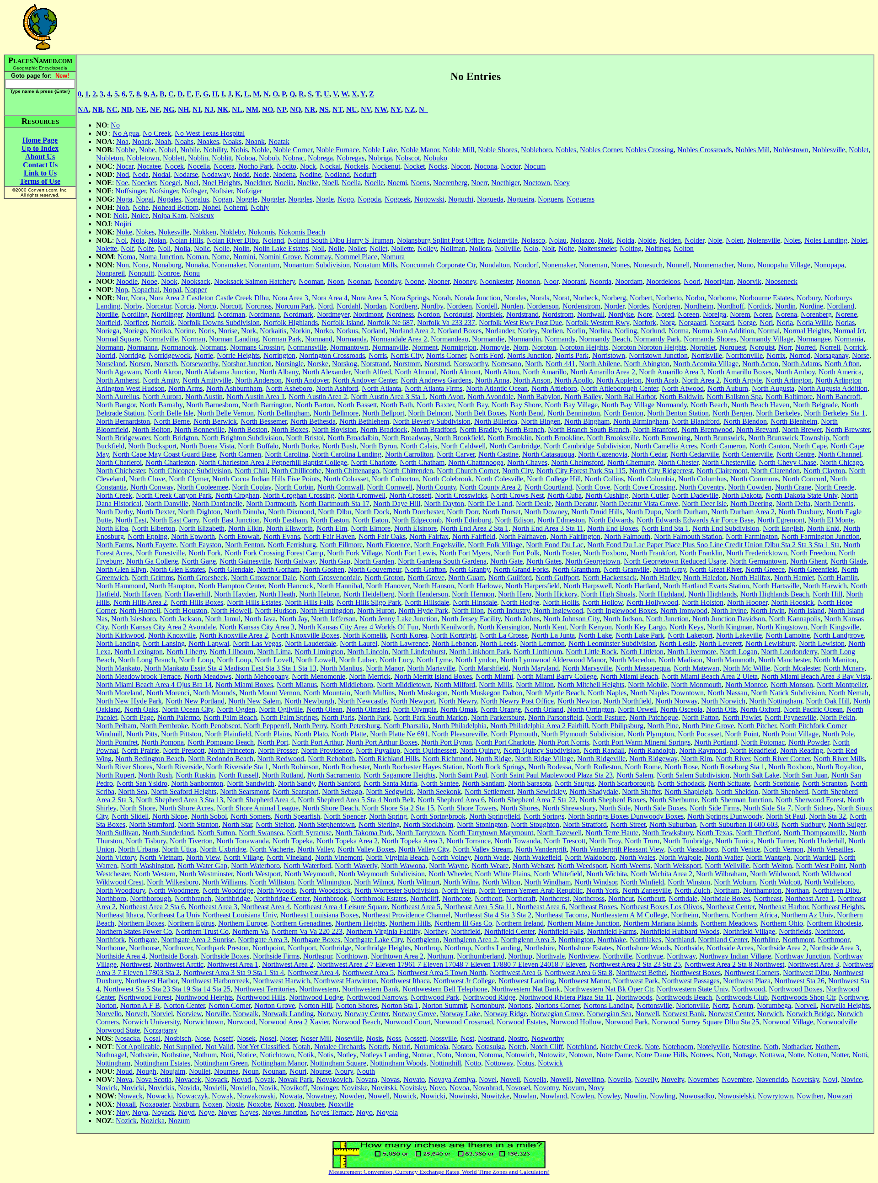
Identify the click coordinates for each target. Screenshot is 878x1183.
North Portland (715, 742)
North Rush (155, 775)
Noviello (242, 1088)
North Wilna (461, 882)
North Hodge (520, 602)
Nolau (558, 240)
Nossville (443, 1038)
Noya (140, 1112)
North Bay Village (571, 405)
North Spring (388, 816)
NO (267, 109)
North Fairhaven (522, 536)
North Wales (637, 857)
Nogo (345, 199)
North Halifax (750, 577)
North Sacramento (333, 775)
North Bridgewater (123, 438)
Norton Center (184, 1005)
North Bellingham (283, 413)
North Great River (716, 569)
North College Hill (554, 479)
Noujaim (172, 1071)
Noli (164, 248)
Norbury (809, 298)
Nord (325, 306)
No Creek (157, 133)
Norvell (806, 1005)
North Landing (117, 643)
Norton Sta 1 (399, 1005)
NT (337, 109)
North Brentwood (707, 429)
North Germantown (758, 561)
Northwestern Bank (370, 989)
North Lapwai (208, 643)
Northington (576, 939)
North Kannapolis (794, 619)
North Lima (274, 651)
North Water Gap (202, 865)
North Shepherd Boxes (612, 800)
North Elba (112, 528)
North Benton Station (678, 413)
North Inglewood (558, 610)
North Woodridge (228, 890)
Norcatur (158, 306)
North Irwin (767, 610)
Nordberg (404, 306)
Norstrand (375, 364)
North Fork (204, 553)
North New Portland (195, 701)
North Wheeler (449, 874)
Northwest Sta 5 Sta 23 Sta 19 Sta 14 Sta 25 (166, 989)
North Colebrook (447, 479)
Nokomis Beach (301, 232)
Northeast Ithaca (119, 915)
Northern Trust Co (202, 931)
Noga (124, 199)
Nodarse (186, 174)
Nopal (172, 289)
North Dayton (444, 503)
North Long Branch (146, 660)
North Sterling (379, 824)
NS (324, 109)
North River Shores (124, 767)
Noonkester (496, 281)
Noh (122, 207)
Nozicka (152, 1120)
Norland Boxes (460, 331)
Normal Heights (806, 331)
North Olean (324, 709)
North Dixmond (291, 512)
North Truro (642, 841)
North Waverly (356, 865)
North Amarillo (545, 372)
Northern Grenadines (301, 923)
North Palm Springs (289, 717)
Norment (425, 347)
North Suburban (672, 824)
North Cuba (564, 495)
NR (310, 109)
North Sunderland (168, 833)
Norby (133, 306)
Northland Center (723, 939)
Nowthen (810, 1096)
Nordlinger (166, 314)
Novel (488, 1079)
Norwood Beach (356, 1022)
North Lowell (315, 660)
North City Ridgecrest (661, 470)
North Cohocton (395, 479)
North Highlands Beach (774, 594)
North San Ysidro (142, 783)
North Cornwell (389, 487)
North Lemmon (542, 643)
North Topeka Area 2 (347, 841)
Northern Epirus (191, 923)
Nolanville (502, 240)
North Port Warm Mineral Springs (642, 742)
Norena (786, 314)
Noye (206, 1112)
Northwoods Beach (684, 997)
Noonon (528, 281)
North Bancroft (838, 396)
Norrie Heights (238, 355)
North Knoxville (172, 635)
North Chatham (422, 462)
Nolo (531, 248)
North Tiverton (191, 841)
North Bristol (305, 438)
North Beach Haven (760, 405)
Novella (535, 1079)
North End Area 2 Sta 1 (474, 528)
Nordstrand (522, 314)
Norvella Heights (845, 1005)
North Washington (147, 865)
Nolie (222, 248)
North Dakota (742, 495)
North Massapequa (643, 668)
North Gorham (278, 569)
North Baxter (435, 405)
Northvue (649, 956)
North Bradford (433, 429)
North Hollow (603, 602)
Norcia (184, 306)
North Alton (501, 372)
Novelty (672, 1079)
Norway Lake (460, 1014)
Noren (763, 314)
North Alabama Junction (220, 372)
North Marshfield (484, 668)
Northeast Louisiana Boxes (319, 915)
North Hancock (290, 586)
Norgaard (692, 322)
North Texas (714, 833)
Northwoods (634, 997)
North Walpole (680, 857)
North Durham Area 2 (743, 512)
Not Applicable (138, 1046)
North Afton (842, 364)
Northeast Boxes (593, 907)
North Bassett (357, 405)
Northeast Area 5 (415, 907)
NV (366, 109)
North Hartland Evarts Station (706, 586)
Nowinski (463, 1096)
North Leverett (720, 643)
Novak (264, 1079)
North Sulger (846, 824)
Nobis (239, 150)
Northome (110, 948)
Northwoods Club (742, 997)
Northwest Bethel (641, 972)
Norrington (279, 355)
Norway (329, 1014)
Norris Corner (446, 355)
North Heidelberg (368, 594)
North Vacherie (272, 849)
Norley (527, 331)
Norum (743, 1005)
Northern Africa (754, 915)
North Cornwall (340, 487)
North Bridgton (176, 438)
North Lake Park (640, 635)
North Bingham (587, 421)
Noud (124, 1071)
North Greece (765, 569)
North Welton (772, 865)
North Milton (535, 684)
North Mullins (374, 693)
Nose (202, 1038)
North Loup (234, 660)
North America (840, 372)
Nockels (356, 166)
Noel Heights (221, 183)
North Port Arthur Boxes (382, 742)
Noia (120, 215)
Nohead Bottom (175, 207)
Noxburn (186, 1104)
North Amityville (206, 380)
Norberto (669, 298)
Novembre (737, 1079)
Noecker (144, 183)
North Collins (604, 479)
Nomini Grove (280, 257)
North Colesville (499, 479)
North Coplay (251, 487)
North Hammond (120, 586)
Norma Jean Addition (723, 331)
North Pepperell (266, 726)
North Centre (795, 454)
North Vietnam (160, 857)
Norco (207, 306)
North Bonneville (199, 429)
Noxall (126, 1104)
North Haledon (705, 577)
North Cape (810, 446)
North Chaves (527, 462)
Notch (517, 1046)
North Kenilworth (448, 627)
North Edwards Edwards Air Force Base (695, 520)
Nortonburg (487, 1005)
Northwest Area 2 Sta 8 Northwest (734, 964)
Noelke (307, 183)
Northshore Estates (585, 948)
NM (252, 109)
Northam (726, 890)
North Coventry (701, 487)
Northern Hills (410, 923)
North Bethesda (313, 421)
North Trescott (564, 841)
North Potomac (763, 742)
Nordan (375, 306)
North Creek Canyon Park (174, 495)
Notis (325, 1055)
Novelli (561, 1079)
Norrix (776, 355)
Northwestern (318, 989)
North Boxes (289, 429)
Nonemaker (558, 265)
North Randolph (651, 750)
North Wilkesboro (172, 882)
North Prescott (183, 750)
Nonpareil (110, 273)
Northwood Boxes (795, 989)
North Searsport (295, 791)
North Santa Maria (390, 783)
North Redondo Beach (220, 758)
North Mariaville (431, 668)
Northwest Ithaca (405, 981)
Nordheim (698, 306)
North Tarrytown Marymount (491, 833)
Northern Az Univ (807, 915)
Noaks (232, 141)
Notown (581, 1055)
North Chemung (630, 462)
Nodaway (216, 174)
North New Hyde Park (129, 701)
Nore (644, 314)
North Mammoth (730, 660)
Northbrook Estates (379, 898)
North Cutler (650, 495)
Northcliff (424, 898)
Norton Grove (274, 1005)
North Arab (661, 380)
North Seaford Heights (183, 791)
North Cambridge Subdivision (587, 446)
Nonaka (196, 265)
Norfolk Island (342, 322)
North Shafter (641, 791)
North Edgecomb (417, 520)
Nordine (811, 306)
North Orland (544, 709)
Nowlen (582, 1096)
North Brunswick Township (788, 438)
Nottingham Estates (162, 1063)
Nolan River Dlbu (233, 240)
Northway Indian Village (735, 956)
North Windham (547, 882)
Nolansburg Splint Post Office (440, 240)
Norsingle (289, 364)
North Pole (838, 734)
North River (733, 758)
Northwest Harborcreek (215, 981)
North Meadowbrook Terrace (138, 676)
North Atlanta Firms (433, 388)
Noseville (349, 1038)
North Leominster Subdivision (612, 643)
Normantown (349, 347)
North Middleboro (347, 684)
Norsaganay (831, 355)
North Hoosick (792, 602)
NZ (410, 109)
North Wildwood (774, 874)
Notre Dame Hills (661, 1055)
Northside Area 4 (120, 956)
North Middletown (404, 684)
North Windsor (595, 882)
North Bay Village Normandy (644, 405)
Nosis (374, 1038)
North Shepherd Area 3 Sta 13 (179, 800)
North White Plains (502, 874)
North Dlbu (334, 512)
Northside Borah (173, 956)
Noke (124, 232)
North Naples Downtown (667, 693)
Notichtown (277, 1055)
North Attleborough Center (619, 388)
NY (396, 109)
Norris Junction (529, 355)
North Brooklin (509, 438)
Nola (137, 240)
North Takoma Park (363, 833)
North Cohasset (345, 479)
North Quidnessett (430, 750)
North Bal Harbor (630, 396)
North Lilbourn (231, 651)
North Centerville (748, 454)
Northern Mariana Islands (660, 923)
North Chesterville (728, 462)
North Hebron (319, 594)
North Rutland (283, 775)
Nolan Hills (186, 240)
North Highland (662, 594)
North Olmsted (367, 709)
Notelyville (713, 1046)
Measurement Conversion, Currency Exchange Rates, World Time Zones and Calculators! (439, 1171)
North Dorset (501, 512)
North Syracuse (309, 833)
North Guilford (510, 577)
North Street (628, 824)
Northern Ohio (781, 923)
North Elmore (371, 528)
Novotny (546, 1088)
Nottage (744, 1055)
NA (83, 109)
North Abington (646, 364)
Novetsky (805, 1079)
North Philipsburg (617, 726)
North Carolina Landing (346, 454)
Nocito (286, 166)
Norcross (259, 306)
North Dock (372, 512)
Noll (318, 248)
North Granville (626, 569)
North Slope (169, 816)
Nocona (485, 166)
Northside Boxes (225, 956)
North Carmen (240, 454)
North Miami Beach (629, 676)
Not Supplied (182, 1046)
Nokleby (232, 232)
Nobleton (109, 158)
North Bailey (582, 396)
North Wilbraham (721, 874)
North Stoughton (535, 824)
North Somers (250, 816)
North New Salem (254, 701)
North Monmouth (696, 684)
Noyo (364, 1112)
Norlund (653, 331)
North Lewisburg (770, 643)
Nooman (311, 281)
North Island (806, 610)
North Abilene (599, 364)
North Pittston (181, 734)
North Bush (339, 446)
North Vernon (783, 849)
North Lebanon (454, 643)
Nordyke (621, 314)
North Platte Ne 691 (399, 734)
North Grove (425, 577)
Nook (169, 281)
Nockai (330, 166)
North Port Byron (446, 742)
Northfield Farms (612, 931)
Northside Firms (276, 956)
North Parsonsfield (555, 717)
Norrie (203, 355)
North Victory (116, 857)
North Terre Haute (611, 833)
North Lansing (164, 643)
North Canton (769, 446)
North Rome (643, 767)
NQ (295, 109)
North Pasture (606, 717)
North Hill (827, 594)
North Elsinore (415, 528)
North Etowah (239, 536)
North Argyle (742, 380)
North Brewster (847, 429)
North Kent (549, 627)
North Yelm (458, 890)
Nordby (432, 306)
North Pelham (116, 726)
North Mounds (214, 693)
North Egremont (780, 520)
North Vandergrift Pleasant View (617, 849)
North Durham (686, 512)
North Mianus (297, 684)
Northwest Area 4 (313, 972)
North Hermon (473, 594)
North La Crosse (504, 635)
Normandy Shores (710, 339)
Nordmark (298, 314)
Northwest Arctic (178, 964)
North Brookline (559, 438)
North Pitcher (757, 726)
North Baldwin (681, 396)
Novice (851, 1079)
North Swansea (261, 833)
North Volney (451, 857)
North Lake (595, 635)
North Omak (458, 709)
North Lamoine (788, 635)
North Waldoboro (590, 857)
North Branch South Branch (588, 429)
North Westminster (206, 874)
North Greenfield (813, 569)
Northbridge (232, 898)
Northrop (427, 948)
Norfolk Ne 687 (390, 322)
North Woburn (735, 882)
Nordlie (107, 314)
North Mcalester (797, 668)
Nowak (222, 1096)
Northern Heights (360, 923)
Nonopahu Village (783, 265)
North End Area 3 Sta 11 (548, 528)
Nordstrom (557, 314)
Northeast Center (730, 907)
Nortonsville (654, 1005)
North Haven (142, 594)
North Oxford (760, 709)
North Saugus (574, 783)
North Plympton (650, 734)
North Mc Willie (746, 668)
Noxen (212, 1104)
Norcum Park (294, 306)
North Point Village (790, 734)
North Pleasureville (459, 734)
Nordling (135, 314)
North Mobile (647, 684)
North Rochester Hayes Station (418, 767)
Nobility (215, 150)
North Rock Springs (495, 767)
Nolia (182, 248)
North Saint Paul (463, 775)
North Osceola (681, 709)
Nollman (453, 248)
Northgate (142, 939)
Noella (351, 183)
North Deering (751, 503)
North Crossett (410, 495)
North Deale (533, 503)
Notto (473, 1063)
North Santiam (483, 783)
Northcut (621, 898)
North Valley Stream (482, 849)
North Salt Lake (756, 775)
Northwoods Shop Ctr (803, 997)
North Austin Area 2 (318, 396)
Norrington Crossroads (332, 355)
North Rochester (345, 767)
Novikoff (294, 1088)
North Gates (544, 561)
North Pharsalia (406, 726)
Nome (221, 257)
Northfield (466, 931)
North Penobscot (216, 726)
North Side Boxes (660, 808)
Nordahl (348, 306)
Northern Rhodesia (834, 923)
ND (126, 109)
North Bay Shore (516, 405)
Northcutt (651, 898)
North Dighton (199, 512)
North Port (272, 742)
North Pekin (837, 717)
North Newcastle (362, 701)
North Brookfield (459, 438)
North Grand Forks (521, 569)
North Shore (137, 808)
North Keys (686, 627)
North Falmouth (627, 536)
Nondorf (526, 265)
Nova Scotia (153, 1079)
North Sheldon (737, 791)
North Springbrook (438, 816)
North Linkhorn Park (479, 651)
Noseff (223, 1038)
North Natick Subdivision (788, 693)
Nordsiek (489, 314)
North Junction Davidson (728, 619)
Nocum (535, 166)
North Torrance (468, 841)
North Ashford (337, 388)
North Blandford (696, 421)
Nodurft (364, 174)
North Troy (605, 841)
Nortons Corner (557, 1005)
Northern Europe (242, 923)
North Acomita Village (706, 364)
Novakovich (334, 1079)
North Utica (179, 849)
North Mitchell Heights (590, 684)
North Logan (738, 651)
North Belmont (429, 413)
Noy (122, 1112)
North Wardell (814, 857)
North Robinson (295, 767)
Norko (323, 331)
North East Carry (174, 520)
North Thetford (758, 833)
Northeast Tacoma (561, 915)
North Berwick (215, 421)
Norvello (109, 1014)
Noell (330, 183)
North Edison (514, 520)
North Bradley (480, 429)
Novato (414, 1079)
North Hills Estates (254, 602)
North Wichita (606, 874)
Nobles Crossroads (704, 150)
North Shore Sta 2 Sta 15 (398, 808)
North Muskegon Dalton (486, 693)
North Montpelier (842, 684)
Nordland (840, 306)
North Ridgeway (653, 758)
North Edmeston (561, 520)
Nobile (190, 150)
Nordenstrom (581, 306)
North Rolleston (598, 767)
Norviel (162, 1014)
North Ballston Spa (734, 396)
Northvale (550, 956)
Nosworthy (547, 1038)
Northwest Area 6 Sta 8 (578, 972)
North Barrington (267, 405)
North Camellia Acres (665, 446)
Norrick (855, 347)
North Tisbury (146, 841)
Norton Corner (230, 1005)
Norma (679, 331)
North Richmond (447, 758)
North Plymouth (514, 734)
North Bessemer (264, 421)
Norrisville (706, 355)
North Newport (413, 701)
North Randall (604, 750)
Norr (785, 347)
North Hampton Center (231, 586)
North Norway (676, 701)
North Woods (276, 890)
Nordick (759, 306)
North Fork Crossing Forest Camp (274, 553)
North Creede (834, 487)
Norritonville (744, 355)
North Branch (524, 429)
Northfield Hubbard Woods (679, 931)
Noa (122, 141)
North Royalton (839, 767)
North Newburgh (309, 701)
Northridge (335, 948)
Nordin (785, 306)
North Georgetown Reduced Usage (675, 561)
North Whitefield (558, 874)
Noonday (388, 281)
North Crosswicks (461, 495)
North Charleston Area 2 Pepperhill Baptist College (273, 462)
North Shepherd (785, 791)
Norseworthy (199, 364)
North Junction (667, 619)
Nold (605, 240)
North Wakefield (537, 857)
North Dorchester (418, 512)
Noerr (479, 183)
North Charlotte (373, 462)
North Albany (279, 372)
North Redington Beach (149, 758)
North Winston (689, 882)
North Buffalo (258, 446)
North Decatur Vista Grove (639, 503)
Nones (620, 265)
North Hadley (660, 577)
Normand (318, 339)
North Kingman (730, 627)
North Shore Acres (186, 808)
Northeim (684, 915)
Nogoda (369, 199)
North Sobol (209, 816)
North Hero (514, 594)
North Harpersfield (532, 586)
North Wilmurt (418, 882)
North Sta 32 (827, 816)
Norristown (608, 355)
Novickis (161, 1088)
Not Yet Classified (263, 1046)
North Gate (506, 561)
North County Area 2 (490, 487)
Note (652, 1046)
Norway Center (366, 1014)
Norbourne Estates (766, 298)
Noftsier (221, 191)
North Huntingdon (326, 610)
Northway (681, 956)
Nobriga (380, 158)
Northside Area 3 (834, 948)
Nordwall (591, 314)
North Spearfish (297, 816)
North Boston (248, 429)
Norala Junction (477, 298)
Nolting (631, 248)
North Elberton (153, 528)
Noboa (245, 158)
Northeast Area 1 (809, 898)
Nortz (720, 1005)
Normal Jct (849, 331)
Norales (515, 298)
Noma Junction (161, 257)
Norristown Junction (658, 355)
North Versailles (830, 849)
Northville (617, 956)
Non (122, 265)
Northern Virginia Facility (383, 931)
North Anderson (258, 380)
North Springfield (494, 816)
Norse (860, 355)
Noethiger (505, 183)
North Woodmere (174, 890)
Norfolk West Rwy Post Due (520, 322)
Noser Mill (316, 1038)
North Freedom (813, 553)
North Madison (680, 660)
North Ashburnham (234, 388)
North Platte (349, 734)
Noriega (107, 331)
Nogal (145, 199)
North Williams (224, 882)
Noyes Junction (284, 1112)
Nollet (378, 248)
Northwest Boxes (695, 972)
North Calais (419, 446)
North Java (260, 619)
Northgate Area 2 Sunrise (197, 939)
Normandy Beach (604, 339)
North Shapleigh (688, 791)
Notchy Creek (620, 1046)
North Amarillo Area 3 (671, 372)
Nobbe (125, 150)
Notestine (746, 1046)
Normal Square (118, 339)
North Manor (384, 668)
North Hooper (747, 602)
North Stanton (198, 824)
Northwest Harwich (281, 981)
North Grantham (576, 569)
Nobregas (350, 158)
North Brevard (757, 429)
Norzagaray (160, 1030)
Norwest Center (731, 1014)
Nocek (174, 166)
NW (381, 109)
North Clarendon (775, 470)
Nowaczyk (192, 1096)
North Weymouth (309, 874)
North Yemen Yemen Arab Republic (531, 890)
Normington (458, 347)
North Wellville (727, 865)
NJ (209, 109)
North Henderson (423, 594)
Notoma (490, 1055)
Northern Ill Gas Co (463, 923)
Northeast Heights (838, 907)
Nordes (638, 306)
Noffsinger (130, 191)
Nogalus (197, 199)
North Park (374, 717)
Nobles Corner (601, 150)
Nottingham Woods (398, 1063)
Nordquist (458, 314)
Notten (817, 1055)
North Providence (326, 750)
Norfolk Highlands (290, 322)
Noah (163, 141)
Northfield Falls (561, 931)
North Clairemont (721, 470)
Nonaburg (167, 265)
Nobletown (143, 158)
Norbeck (585, 298)
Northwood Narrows (377, 997)
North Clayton (824, 470)
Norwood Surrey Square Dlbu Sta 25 (705, 1022)
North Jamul (223, 619)
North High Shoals (608, 594)
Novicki (133, 1088)
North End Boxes (612, 528)
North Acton (760, 364)
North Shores (519, 808)
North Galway (295, 561)
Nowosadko (696, 1096)
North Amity (161, 380)
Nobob (269, 158)
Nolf (127, 248)
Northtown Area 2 (397, 956)
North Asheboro (289, 388)
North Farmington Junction (821, 536)
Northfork (110, 939)
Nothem (827, 1046)
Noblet (858, 150)
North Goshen (323, 569)
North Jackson (180, 619)
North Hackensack (610, 577)
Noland (273, 240)
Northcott (488, 898)
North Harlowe (480, 586)
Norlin (576, 331)
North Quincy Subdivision (541, 750)
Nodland (337, 174)
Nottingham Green (221, 1063)
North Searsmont (244, 791)
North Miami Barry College (557, 676)
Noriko (160, 331)
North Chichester (120, 470)
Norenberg (816, 314)
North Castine (498, 454)
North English (783, 528)
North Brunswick (719, 438)
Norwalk (245, 1014)
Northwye (853, 997)
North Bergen (732, 413)
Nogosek (398, 199)
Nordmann (264, 314)
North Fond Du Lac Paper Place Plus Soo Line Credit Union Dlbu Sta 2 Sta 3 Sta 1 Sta (713, 545)
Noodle (127, 281)
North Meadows (207, 676)
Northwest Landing (526, 981)
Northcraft (520, 898)
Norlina (600, 331)
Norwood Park (626, 1022)
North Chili (251, 470)
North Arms (185, 388)
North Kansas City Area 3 (257, 627)
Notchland (582, 1046)
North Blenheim (794, 421)
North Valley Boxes (366, 849)
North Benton (623, 413)
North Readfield (753, 750)
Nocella (198, 166)
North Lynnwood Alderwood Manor (552, 660)
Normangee (814, 339)
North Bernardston (123, 421)
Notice (246, 1055)
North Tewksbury (667, 833)
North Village (243, 857)
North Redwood (280, 758)
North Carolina (286, 454)
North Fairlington (575, 536)
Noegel (170, 183)
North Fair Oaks (382, 536)
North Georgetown (592, 561)
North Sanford (339, 783)
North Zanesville (646, 890)
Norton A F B (140, 1005)
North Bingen (541, 421)
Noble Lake (380, 150)
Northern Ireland (520, 923)
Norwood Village (788, 1022)
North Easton (330, 520)
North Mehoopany (261, 676)
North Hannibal (339, 586)
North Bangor (116, 405)
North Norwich (723, 701)
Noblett (173, 158)
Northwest (135, 964)
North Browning (666, 438)
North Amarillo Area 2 (602, 372)
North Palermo (178, 717)
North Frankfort (653, 553)
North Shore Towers (467, 808)
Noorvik (749, 281)
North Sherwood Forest (810, 800)
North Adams (801, 364)
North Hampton (172, 586)
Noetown (536, 183)
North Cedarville (694, 454)
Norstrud (437, 364)
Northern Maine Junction (583, 923)
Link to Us (40, 173)
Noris (206, 331)
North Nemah (848, 693)
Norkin (300, 331)
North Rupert (115, 775)
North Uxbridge (223, 849)
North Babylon (539, 396)
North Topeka (293, 841)
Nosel (267, 1038)
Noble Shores (497, 150)
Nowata (290, 1096)
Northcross (589, 898)
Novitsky (413, 1088)
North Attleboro (554, 388)
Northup (520, 956)
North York (602, 890)
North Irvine (729, 610)
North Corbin (294, 487)
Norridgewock (170, 355)
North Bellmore (336, 413)
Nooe (149, 281)
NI (197, 109)
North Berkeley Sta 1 (834, 413)
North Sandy (296, 783)
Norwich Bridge (810, 1014)
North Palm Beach (230, 717)
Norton (106, 1005)
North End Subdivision (725, 528)
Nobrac (293, 158)
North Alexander (326, 372)
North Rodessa (549, 767)
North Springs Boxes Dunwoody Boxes (626, 816)
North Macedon (632, 660)
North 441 (560, 364)
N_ (423, 109)
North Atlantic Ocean (497, 388)
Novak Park (295, 1079)
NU (351, 109)
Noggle (246, 199)
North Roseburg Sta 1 (733, 767)
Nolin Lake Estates (280, 248)
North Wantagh (768, 857)
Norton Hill (315, 1005)
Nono (745, 265)
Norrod (799, 355)
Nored (665, 314)
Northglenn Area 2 (470, 939)
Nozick (126, 1120)
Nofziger (249, 191)
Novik (268, 1088)
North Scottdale (776, 783)
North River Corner (782, 758)
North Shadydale (593, 791)
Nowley (609, 1096)
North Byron (378, 446)
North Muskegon (423, 693)
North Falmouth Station (688, 536)
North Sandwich (250, 783)
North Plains (273, 734)
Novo (437, 1088)
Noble (260, 150)
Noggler (272, 199)
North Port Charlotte (505, 742)
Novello (619, 1079)
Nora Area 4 (330, 298)
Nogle (325, 199)
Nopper (196, 289)
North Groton (384, 577)
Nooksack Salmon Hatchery (254, 281)
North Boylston (334, 429)
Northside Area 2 (781, 948)
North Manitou (835, 660)
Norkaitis (273, 331)
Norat (561, 298)
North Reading (801, 750)
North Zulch (692, 890)
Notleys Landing (384, 1055)
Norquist (762, 347)
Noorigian (718, 281)
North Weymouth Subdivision (381, 874)
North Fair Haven (329, 536)
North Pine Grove (708, 726)
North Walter (723, 857)
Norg (667, 322)
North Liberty (186, 651)
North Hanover (387, 586)
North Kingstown (781, 627)
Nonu (191, 273)
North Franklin (701, 553)
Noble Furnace (337, 150)
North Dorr (463, 512)
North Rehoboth (331, 758)
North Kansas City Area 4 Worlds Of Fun (358, 627)
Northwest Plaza (747, 981)
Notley (346, 1055)
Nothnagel (111, 1055)
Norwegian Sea (609, 1014)
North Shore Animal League (258, 808)
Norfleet (136, 322)
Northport (302, 948)
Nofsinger (164, 191)
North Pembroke (164, 726)
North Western (155, 874)
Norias (845, 322)
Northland (679, 939)
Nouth (366, 1071)
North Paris (337, 717)
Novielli (214, 1088)
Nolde (647, 240)
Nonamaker (228, 265)
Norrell (829, 347)
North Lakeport (690, 635)
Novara (366, 1079)
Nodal (161, 174)
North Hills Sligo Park (369, 602)
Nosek (246, 1038)
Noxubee (311, 1104)
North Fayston (200, 545)
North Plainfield (228, 734)
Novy (596, 1088)
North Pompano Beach (220, 742)
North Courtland (548, 487)
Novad (241, 1079)
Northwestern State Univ (692, 989)
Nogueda (490, 199)
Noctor (510, 166)
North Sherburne (673, 800)
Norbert (641, 298)
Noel (191, 183)
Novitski (383, 1088)
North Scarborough (626, 783)
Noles (792, 240)
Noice (140, 215)
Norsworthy (471, 364)
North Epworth (193, 536)
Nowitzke (495, 1096)
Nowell (379, 1096)
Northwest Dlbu (806, 972)
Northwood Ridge (489, 997)
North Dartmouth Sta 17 (334, 503)
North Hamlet (794, 577)
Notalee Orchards (339, 1046)
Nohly (260, 207)
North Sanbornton (197, 783)
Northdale (683, 898)
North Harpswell (587, 586)
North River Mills (839, 758)
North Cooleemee (202, 487)
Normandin (524, 339)
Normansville (307, 347)
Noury (344, 1071)
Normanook (178, 347)
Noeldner (257, 183)
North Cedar (649, 454)
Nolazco (582, 240)
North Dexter (155, 512)
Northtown (351, 956)
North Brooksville (613, 438)
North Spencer (344, 816)
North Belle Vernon (225, 413)
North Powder (808, 742)
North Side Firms (714, 808)
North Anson (532, 380)
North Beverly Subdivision (432, 421)
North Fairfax (429, 536)
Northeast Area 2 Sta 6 (152, 907)
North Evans (281, 536)
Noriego (135, 331)
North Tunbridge (687, 841)
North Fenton (244, 545)
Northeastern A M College (629, 915)
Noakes (208, 141)
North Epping (147, 536)
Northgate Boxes (315, 939)
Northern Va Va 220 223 (307, 931)
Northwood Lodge (316, 997)
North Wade (491, 857)
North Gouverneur (374, 569)
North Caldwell (463, 446)
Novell (510, 1079)
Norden (512, 306)
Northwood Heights (204, 997)
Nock (308, 166)
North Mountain (327, 693)
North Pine (663, 726)
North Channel (839, 454)
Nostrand (491, 1038)
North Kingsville (835, 627)
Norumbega (774, 1005)
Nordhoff (730, 306)
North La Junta (553, 635)
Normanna (142, 347)
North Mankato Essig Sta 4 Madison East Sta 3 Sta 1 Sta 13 (230, 668)
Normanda (351, 339)
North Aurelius (117, 396)
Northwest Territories (264, 989)
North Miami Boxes (244, 684)
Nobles (566, 150)
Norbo (694, 298)
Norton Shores (357, 1005)
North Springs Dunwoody (724, 816)
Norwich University (151, 1022)
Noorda (600, 281)
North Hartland (637, 586)
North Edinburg (468, 520)
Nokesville (173, 232)
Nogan (222, 199)
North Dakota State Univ (801, 495)
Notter (840, 1055)
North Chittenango (352, 470)
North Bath (396, 405)
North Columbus (702, 479)
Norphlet (703, 347)
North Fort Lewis (410, 553)
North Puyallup (378, 750)
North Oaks (141, 709)
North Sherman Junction (736, 800)
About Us (40, 156)
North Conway (151, 487)
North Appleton (619, 380)
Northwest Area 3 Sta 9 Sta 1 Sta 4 (233, 972)
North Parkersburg (498, 717)
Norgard (722, 322)
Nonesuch (648, 265)
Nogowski (429, 199)
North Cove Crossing (644, 487)
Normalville (161, 339)
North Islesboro (133, 619)
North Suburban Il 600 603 (739, 824)
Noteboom (678, 1046)
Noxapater (154, 1104)
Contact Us (40, 165)
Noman (197, 257)
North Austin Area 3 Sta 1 (388, 396)
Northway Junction (802, 956)
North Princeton (231, 750)
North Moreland (119, 693)
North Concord (804, 479)
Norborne (722, 298)
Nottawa (772, 1055)
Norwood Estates (521, 1022)
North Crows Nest (517, 495)
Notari (401, 1046)
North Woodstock (325, 890)
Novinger (324, 1088)
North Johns (522, 619)
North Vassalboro (693, 849)
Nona (141, 265)
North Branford (655, 429)
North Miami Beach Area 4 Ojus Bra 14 (154, 684)
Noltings (657, 248)
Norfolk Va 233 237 (446, 322)
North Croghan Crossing (298, 495)
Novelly (646, 1079)
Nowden (351, 1096)
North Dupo (643, 512)
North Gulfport (557, 577)
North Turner (776, 841)
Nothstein (144, 1055)
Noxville (340, 1104)
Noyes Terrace (332, 1112)
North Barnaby (160, 405)
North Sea (132, 791)
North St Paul (785, 816)
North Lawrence (404, 643)
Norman (193, 339)
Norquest (732, 347)
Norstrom (407, 364)
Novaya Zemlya (451, 1079)
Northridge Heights (383, 948)
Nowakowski (256, 1096)
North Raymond (702, 750)
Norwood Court (407, 1022)
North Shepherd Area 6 (451, 800)
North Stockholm (428, 824)
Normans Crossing (257, 347)
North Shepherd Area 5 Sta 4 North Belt (356, 800)
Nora (138, 298)
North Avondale (490, 396)
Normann (109, 347)
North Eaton (370, 520)
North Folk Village (495, 545)
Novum (573, 1088)
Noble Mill (458, 150)
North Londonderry (789, 651)
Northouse (144, 948)
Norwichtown (203, 1022)
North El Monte (831, 520)
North (533, 364)
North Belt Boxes (480, 413)
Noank (255, 141)
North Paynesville (790, 717)
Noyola (387, 1112)
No (115, 125)
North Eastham (285, 520)
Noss (393, 1038)
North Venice (741, 849)
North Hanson (433, 586)
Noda (141, 174)
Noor (551, 281)
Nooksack (195, 281)
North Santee (440, 783)
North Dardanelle (217, 503)
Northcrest (554, 898)
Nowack (130, 1096)
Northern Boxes (141, 923)
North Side (615, 808)
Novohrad (487, 1088)
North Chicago (841, 462)
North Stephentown (326, 824)
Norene (846, 314)
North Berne (172, 421)
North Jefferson (333, 619)
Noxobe (259, 1104)
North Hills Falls (309, 602)
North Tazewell (559, 833)
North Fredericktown (756, 553)
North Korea (409, 635)
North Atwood (683, 388)
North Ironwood (683, 610)
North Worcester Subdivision (396, 890)
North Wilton (501, 882)
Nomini (244, 257)
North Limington (318, 651)
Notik (306, 1055)
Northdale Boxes (725, 898)
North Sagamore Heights (399, 775)
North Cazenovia (602, 454)
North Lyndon (476, 660)
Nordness (400, 314)
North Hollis (561, 602)
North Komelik (365, 635)
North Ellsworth (289, 528)
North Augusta (773, 388)
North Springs (544, 816)
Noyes (249, 1112)
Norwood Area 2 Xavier (294, 1022)
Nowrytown (775, 1096)
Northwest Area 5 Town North (441, 972)
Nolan (157, 240)
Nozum (179, 1120)
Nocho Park (255, 166)
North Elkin (245, 528)
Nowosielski (736, 1096)
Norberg (614, 298)
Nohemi (235, 207)
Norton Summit (444, 1005)
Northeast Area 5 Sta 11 (478, 907)
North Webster (533, 865)
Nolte (566, 248)
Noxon (284, 1104)
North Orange (501, 709)
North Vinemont (338, 857)
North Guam (466, 577)
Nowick (405, 1096)
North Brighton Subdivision (242, 438)
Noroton (544, 347)
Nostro (518, 1038)
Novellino (589, 1079)
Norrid (105, 355)
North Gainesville (245, 561)
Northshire (539, 948)
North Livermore (691, 651)
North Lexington (138, 651)
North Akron (163, 372)
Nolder (694, 240)
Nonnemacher (713, 265)
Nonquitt (141, 273)
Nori (766, 322)
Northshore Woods (643, 948)
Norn (520, 347)
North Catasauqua (548, 454)
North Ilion (468, 610)
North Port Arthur (317, 742)
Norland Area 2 (411, 331)
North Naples (607, 693)
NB (97, 109)
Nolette (106, 248)
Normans (213, 347)
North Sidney (814, 808)
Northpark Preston (222, 948)
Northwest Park (635, 981)
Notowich (520, 1055)
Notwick (550, 1063)
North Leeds (498, 643)
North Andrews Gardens (436, 380)
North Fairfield (473, 536)
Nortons (519, 1005)
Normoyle (494, 347)
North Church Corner (467, 470)
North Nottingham (775, 701)
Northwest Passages (690, 981)
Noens (420, 183)
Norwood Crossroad (463, 1022)
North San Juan (805, 775)
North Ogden (236, 709)
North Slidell (130, 816)
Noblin (198, 158)
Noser (288, 1038)
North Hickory (556, 594)
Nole (715, 240)
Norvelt (136, 1014)
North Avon (446, 396)
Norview (189, 1014)
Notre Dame (614, 1055)
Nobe (147, 150)
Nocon (461, 166)
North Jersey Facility (471, 619)
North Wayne (448, 865)
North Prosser (277, 750)
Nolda (625, 240)
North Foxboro (604, 553)
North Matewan (696, 668)
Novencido (772, 1079)
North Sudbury (803, 824)
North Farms (114, 545)
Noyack (163, 1112)
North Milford (454, 684)
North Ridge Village (544, 758)
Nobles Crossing (650, 150)
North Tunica (734, 841)
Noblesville (828, 150)
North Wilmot (374, 882)
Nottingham (113, 1063)
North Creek (114, 495)
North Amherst (117, 380)
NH (183, 109)
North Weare (490, 865)
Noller (357, 248)
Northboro (111, 898)
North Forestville (160, 553)
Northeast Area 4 (265, 907)
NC (112, 109)
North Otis (721, 709)
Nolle (336, 248)
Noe (122, 183)
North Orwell (637, 709)
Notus (525, 1063)
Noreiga (714, 314)
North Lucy (396, 660)
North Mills (495, 684)
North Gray (669, 569)
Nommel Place (356, 257)
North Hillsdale (427, 602)
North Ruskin (195, 775)
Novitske (355, 1088)
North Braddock (383, 429)
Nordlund (200, 314)
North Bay (473, 405)
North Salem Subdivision (693, 775)
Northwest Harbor (151, 981)
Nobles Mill (752, 150)
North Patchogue (653, 717)
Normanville (390, 347)
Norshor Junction (247, 364)
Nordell (487, 306)
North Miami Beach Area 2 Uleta (710, 676)
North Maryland (535, 668)
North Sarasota (529, 783)
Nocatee (149, 166)
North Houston (185, 610)
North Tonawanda (242, 841)
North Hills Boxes (197, 602)
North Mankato (118, 668)
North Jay (293, 619)
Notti (859, 1055)
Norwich (770, 1014)
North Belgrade (815, 405)
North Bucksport (152, 446)
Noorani (574, 281)
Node (261, 174)
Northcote (456, 898)
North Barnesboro (212, 405)
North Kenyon (591, 627)
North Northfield (627, 701)
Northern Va (250, 931)
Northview (583, 956)
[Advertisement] (475, 27)
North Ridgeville (601, 758)
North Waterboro (255, 865)
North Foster (561, 553)
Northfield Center (509, 931)
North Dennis (833, 503)
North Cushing (606, 495)
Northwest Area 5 (368, 972)
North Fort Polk (517, 553)
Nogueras (580, 199)
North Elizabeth (202, 528)
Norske (317, 364)
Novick (107, 1088)
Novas (390, 1079)
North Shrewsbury (568, 808)
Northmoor (833, 939)
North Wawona (403, 865)
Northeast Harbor (783, 907)
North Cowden (749, 487)
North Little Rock (591, 651)
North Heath (277, 594)
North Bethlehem (364, 421)
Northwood (748, 989)
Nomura (393, 257)
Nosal (152, 1038)
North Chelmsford (577, 462)
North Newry (458, 701)
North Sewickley (541, 791)
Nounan (274, 1071)
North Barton (314, 405)
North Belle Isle (170, 413)
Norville (217, 1014)
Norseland (111, 364)
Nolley (427, 248)
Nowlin (635, 1096)
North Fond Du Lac (555, 545)
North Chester (678, 462)
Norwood (241, 1022)
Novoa (459, 1088)
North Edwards (611, 520)
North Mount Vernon (269, 693)
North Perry (310, 726)
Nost (467, 1038)
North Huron (376, 610)
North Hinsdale (475, 602)
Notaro (462, 1046)
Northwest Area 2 (287, 964)
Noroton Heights (584, 347)
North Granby (470, 569)
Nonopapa (829, 265)
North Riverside (179, 767)
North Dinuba (244, 512)
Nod (122, 174)
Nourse (320, 1071)
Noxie (235, 1104)
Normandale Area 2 (398, 339)
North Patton (700, 717)
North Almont (460, 372)
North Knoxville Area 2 (233, 635)
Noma (126, 257)
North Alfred (372, 372)
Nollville (507, 248)
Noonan (359, 281)
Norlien (552, 331)
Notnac (422, 1055)
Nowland (553, 1096)
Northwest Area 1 (232, 964)
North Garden (374, 561)
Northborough (150, 898)
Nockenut (386, 166)
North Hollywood (652, 602)
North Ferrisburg (292, 545)
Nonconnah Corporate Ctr (438, 265)
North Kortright (453, 635)
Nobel (168, 150)
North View (203, 857)
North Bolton (151, 429)
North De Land (490, 503)
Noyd (186, 1112)
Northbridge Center (282, 898)
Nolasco (533, 240)
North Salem (634, 775)
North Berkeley (778, 413)
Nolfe (146, 248)
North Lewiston (822, 643)
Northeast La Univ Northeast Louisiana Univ (212, 915)
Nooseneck (781, 281)
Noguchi (460, 199)
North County (436, 487)
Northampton (762, 890)
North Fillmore (341, 545)
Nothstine (175, 1055)
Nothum (205, 1055)
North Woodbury (120, 890)
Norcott (231, 306)
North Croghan (237, 495)
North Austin (204, 396)
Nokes (145, 232)
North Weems (630, 865)
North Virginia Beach (397, 857)
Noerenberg (450, 183)
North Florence (388, 545)
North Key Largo (641, 627)
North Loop (196, 660)
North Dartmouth (271, 503)
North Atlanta (381, 388)
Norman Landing (234, 339)
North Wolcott (780, 882)
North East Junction (231, 520)
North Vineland (289, 857)
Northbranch (193, 898)
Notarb (379, 1046)
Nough (146, 1071)
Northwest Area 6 (515, 972)
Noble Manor (420, 150)
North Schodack (681, 783)
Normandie (488, 339)
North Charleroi (119, 462)
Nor (121, 298)
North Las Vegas (257, 643)
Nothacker (797, 1046)
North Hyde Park (423, 610)
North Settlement (489, 791)
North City (517, 470)
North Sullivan (117, 833)
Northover (177, 948)
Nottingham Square (338, 1063)
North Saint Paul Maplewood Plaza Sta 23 (552, 775)
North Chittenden (408, 470)
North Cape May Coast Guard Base (164, 454)
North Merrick (370, 676)
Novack (216, 1079)
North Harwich (825, 586)
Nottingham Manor (279, 1063)
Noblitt (222, 158)
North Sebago (342, 791)
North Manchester (784, 660)
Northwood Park (435, 997)
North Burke (300, 446)
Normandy (560, 339)
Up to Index (40, 148)
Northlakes (645, 939)
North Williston (272, 882)
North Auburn (727, 388)
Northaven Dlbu (836, 890)
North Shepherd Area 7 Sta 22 (532, 800)
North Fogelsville (439, 545)
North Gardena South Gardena (442, 561)
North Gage (199, 561)
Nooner (439, 281)
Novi (830, 1079)
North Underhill (821, 841)
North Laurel (358, 643)
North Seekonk (439, 791)
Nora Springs (410, 298)
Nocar (125, 166)
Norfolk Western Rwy (597, 322)
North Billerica (495, 421)
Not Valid (219, 1046)
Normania (849, 339)
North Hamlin (838, 577)
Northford (829, 931)
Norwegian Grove (556, 1014)
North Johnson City (571, 619)
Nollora (480, 248)
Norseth (165, 364)
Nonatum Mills (375, 265)
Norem (740, 314)
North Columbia (651, 479)
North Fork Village (354, 553)
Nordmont (368, 314)
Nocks (437, 166)
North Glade (848, 561)
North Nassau (727, 693)
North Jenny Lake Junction (398, 619)
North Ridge (493, 758)
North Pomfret (117, 742)
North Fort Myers (464, 553)
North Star (237, 824)
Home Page (40, 140)
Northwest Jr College (464, 981)
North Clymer (189, 479)
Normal (769, 331)
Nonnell (678, 265)
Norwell (647, 1014)
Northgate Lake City (373, 939)
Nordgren (666, 306)
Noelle (374, 183)
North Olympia (415, 709)
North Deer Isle (704, 503)
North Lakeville (739, 635)
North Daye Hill (396, 503)
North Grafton (425, 569)
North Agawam (118, 372)
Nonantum (264, 265)
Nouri (297, 1071)
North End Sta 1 (665, 528)
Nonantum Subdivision (316, 265)
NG (168, 109)
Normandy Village (766, 339)
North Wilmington (324, 882)
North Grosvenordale (330, 577)
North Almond (416, 372)
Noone (414, 281)
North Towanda (517, 841)
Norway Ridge (505, 1014)
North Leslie (677, 643)
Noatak (278, 141)
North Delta (793, 503)
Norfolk (162, 322)
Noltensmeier (597, 248)
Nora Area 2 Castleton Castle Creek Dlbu (209, 298)
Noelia (284, 183)
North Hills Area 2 (140, 602)
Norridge (132, 355)
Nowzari (839, 1096)
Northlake (611, 939)
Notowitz (551, 1055)
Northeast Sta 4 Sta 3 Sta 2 (492, 915)
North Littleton (642, 651)
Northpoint (268, 948)
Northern (715, 915)
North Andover (307, 380)
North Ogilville (281, 709)
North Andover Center (364, 380)
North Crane (793, 487)
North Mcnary (844, 668)
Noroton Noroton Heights (649, 347)
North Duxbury (800, 512)
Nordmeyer (333, 314)
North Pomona (162, 742)
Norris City (407, 355)
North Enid (823, 528)
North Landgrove (839, 635)
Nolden (670, 240)
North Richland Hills (389, 758)
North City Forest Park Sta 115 (581, 470)
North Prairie (140, 750)
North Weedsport (582, 865)
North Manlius (341, 668)
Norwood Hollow (575, 1022)
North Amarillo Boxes (739, 372)
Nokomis (261, 232)
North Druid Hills (596, 512)
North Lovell (273, 660)
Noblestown (790, 150)
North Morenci (167, 693)
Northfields (795, 931)
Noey (562, 183)
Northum (440, 956)
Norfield (108, 322)
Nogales (169, 199)
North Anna (492, 380)
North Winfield (642, 882)
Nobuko (435, 158)
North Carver (456, 454)
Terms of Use (40, 181)
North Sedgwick (389, 791)
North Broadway (406, 438)
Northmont (798, 939)
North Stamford (151, 824)
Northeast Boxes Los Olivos (661, 907)
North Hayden (235, 594)
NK (222, 109)
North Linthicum (538, 651)
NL (237, 109)
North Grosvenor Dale (263, 577)
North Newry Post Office (517, 701)
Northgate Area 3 (263, 939)
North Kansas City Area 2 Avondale (164, 627)
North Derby (114, 512)
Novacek (188, 1079)
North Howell (231, 610)
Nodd (241, 174)
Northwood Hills (260, 997)
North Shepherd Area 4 (260, 800)
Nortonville (692, 1005)
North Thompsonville (814, 833)
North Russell (238, 775)
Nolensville (763, 240)
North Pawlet (742, 717)
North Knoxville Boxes (305, 635)
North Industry (508, 610)
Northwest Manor (583, 981)
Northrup (457, 948)
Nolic (202, 248)
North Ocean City (187, 709)
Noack (141, 141)
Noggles (300, 199)
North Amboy (795, 372)
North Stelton (275, 824)
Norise (227, 331)
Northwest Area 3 (813, 964)
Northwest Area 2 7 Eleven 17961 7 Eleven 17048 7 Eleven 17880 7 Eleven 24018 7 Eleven (451, 964)
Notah (302, 1046)
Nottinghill (445, 1063)
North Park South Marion (430, 717)
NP (281, 109)
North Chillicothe (296, 470)
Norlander (499, 331)
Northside (689, 948)
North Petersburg (355, 726)
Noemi (397, 183)
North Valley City (423, 849)
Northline (765, 939)
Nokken (204, 232)
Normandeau (449, 339)
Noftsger (194, 191)
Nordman (231, 314)
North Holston (702, 602)
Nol (121, 240)
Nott (723, 1055)
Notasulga (490, 1046)
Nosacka (127, 1038)
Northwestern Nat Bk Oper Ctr (608, 989)
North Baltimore (789, 396)
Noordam (628, 281)
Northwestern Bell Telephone (444, 989)
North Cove (593, 487)
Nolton (684, 248)
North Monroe (746, 684)
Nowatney (321, 1096)
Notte (796, 1055)
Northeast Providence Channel (406, 915)
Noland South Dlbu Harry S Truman (340, 240)
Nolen (735, 240)
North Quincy (480, 750)
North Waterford (307, 865)
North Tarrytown (420, 833)
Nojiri (122, 224)
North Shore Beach (330, 808)
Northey (435, 931)
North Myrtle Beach (555, 693)
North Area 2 (701, 380)
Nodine (310, 174)
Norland (373, 331)
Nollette (402, 248)
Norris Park (572, 355)
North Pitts (141, 734)
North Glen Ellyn (121, 569)
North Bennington (573, 413)
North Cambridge (514, 446)
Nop (121, 289)
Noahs (184, 141)
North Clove (147, 479)
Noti (226, 1055)
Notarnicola (431, 1046)
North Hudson (275, 610)
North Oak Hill (828, 701)
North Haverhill (187, 594)
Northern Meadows (729, 923)
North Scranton (825, 783)
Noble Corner (292, 150)
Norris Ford (486, 355)
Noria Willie (814, 322)
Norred (805, 347)
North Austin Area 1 (255, 396)
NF (155, 109)
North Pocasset (699, 734)
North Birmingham (640, 421)
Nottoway (499, 1063)
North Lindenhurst (418, 651)
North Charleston (170, 462)
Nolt (548, 248)
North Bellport (383, 413)
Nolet (859, 240)
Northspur (317, 956)
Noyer (227, 1112)
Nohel (211, 207)
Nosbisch (177, 1038)
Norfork (644, 322)
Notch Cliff (546, 1046)
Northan (797, 890)
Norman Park (281, 339)
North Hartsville (776, 586)
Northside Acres (730, 948)
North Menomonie (318, 676)
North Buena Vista (207, 446)
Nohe (141, 207)
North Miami (494, 676)
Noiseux (202, 215)
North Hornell (139, 610)
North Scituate (729, 783)
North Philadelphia (459, 726)
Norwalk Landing (288, 1014)
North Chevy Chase (787, 462)
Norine (185, 331)
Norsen (139, 364)
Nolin (241, 248)
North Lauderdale (310, 643)
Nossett (415, 1038)
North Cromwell (361, 495)
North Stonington (482, 824)
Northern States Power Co (134, 931)
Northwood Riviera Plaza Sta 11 (565, 997)
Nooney (464, 281)
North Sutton (216, 833)
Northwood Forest (144, 997)
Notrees (702, 1055)
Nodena (284, 174)
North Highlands (712, 594)
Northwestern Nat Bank (525, 989)
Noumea (226, 1071)
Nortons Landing (608, 1005)
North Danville (166, 503)
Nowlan (524, 1096)
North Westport (258, 874)
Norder (614, 306)
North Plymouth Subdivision (582, 734)
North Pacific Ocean (813, 709)
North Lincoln (367, 651)
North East (130, 520)
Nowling (662, 1096)
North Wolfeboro (829, 882)
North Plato (311, 734)
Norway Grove (414, 1014)
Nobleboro (536, 150)
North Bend (526, 413)
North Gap (334, 561)
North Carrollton (409, 454)
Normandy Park (657, 339)
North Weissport (677, 865)
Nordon (429, 314)
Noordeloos (663, 281)
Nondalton (494, 265)
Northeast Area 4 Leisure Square (341, 907)
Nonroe (169, 273)
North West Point (821, 865)
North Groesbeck (202, 577)
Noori (692, 281)
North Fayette (156, 545)
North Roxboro (790, 767)
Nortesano (506, 364)
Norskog (344, 364)
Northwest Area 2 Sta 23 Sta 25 (635, 964)
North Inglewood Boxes (622, 610)
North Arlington (789, 380)
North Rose (681, 767)
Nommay (318, 257)
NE (141, 109)
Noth (771, 1046)
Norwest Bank (684, 1014)
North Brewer (802, 429)
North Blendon (745, 421)
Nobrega (320, 158)
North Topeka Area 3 (412, 841)
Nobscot (408, 158)
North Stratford (585, 824)
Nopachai (146, 289)
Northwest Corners (751, 972)
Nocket (414, 166)
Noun (250, 1071)
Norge (747, 322)
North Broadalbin (352, 438)
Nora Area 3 (290, 298)
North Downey (545, 512)
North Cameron (723, 446)
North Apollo (573, 380)
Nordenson (543, 306)
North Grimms (153, 577)
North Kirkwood (120, 635)
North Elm (331, 528)
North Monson (792, 684)
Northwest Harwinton (345, 981)
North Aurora (162, 396)
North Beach (709, 405)
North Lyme (434, 660)
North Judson (622, 619)
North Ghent (808, 561)
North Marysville (587, 668)
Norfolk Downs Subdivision (219, 322)
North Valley (315, 849)
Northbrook (330, 898)
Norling (626, 331)
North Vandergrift (541, 849)
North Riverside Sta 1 (237, 767)
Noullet (199, 1071)
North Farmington (752, 536)
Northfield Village (749, 931)
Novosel (518, 1088)
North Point (742, 734)
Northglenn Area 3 (528, 939)
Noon (335, 281)
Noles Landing (825, 240)
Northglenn (423, 939)
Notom (465, 1055)
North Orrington (590, 709)
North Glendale (231, 569)
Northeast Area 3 (212, 907)
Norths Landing (497, 948)
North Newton (578, 701)
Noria (784, 322)
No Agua (125, 133)
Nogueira (520, 199)
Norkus (347, 331)
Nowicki (432, 1096)
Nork (248, 331)
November (703, 1079)
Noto (444, 1055)
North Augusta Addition (832, 388)
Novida (188, 1088)
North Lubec (357, 660)
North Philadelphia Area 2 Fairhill (539, 726)
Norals (539, 298)
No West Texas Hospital (210, 133)
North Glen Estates (177, 569)
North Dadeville (695, 495)
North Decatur (575, 503)
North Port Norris (563, 742)
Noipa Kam (169, 215)
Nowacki (159, 1096)
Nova (124, 1079)
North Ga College (152, 561)
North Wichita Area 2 (661, 874)
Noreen (688, 314)
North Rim (696, 758)
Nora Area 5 (369, 298)
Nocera (224, 166)
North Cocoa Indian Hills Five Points (266, 479)
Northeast (768, 898)
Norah (442, 298)
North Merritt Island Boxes (433, 676)
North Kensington (503, 627)
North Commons (754, 479)
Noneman (593, 265)
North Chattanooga (475, 462)
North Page (137, 717)
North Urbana (138, 849)
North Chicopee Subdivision (190, 470)
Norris (378, 355)
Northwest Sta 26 (799, 981)
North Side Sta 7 (767, 808)
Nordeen (459, 306)
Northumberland (480, 956)
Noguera (550, 199)
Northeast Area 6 (540, 907)
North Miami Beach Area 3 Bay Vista (815, 676)
